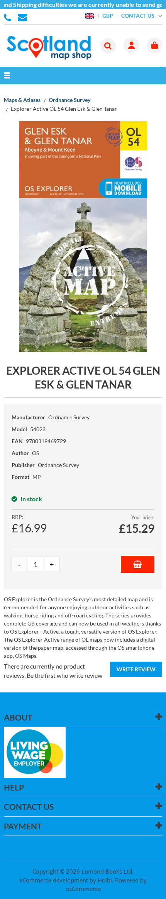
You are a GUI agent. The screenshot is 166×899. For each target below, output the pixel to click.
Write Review (136, 669)
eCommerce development (53, 880)
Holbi (105, 880)
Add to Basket (137, 564)
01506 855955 (9, 17)
